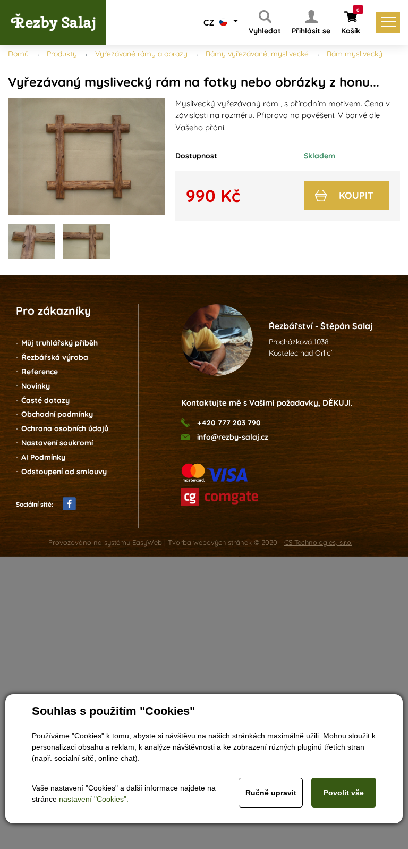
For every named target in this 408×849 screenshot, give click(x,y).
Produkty (62, 53)
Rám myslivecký (354, 53)
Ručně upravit (270, 792)
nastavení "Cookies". (94, 799)
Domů (18, 53)
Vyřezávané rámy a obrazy (141, 53)
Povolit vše (344, 792)
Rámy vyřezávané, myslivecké (257, 53)
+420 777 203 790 (229, 422)
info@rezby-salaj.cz (232, 437)
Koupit (356, 195)
